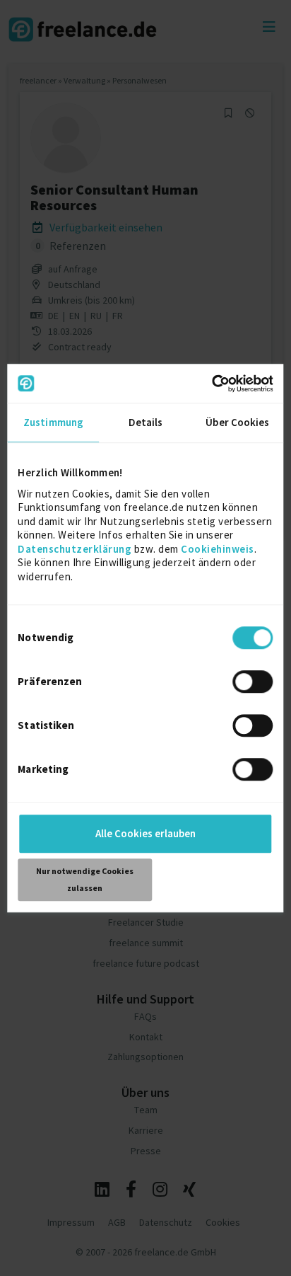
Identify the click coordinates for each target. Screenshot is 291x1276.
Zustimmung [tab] (53, 422)
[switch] (255, 683)
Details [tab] (146, 422)
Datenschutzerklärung (74, 549)
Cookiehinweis (217, 549)
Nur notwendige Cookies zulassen (84, 879)
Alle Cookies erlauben (145, 833)
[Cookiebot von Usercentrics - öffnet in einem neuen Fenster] (211, 383)
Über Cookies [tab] (237, 422)
